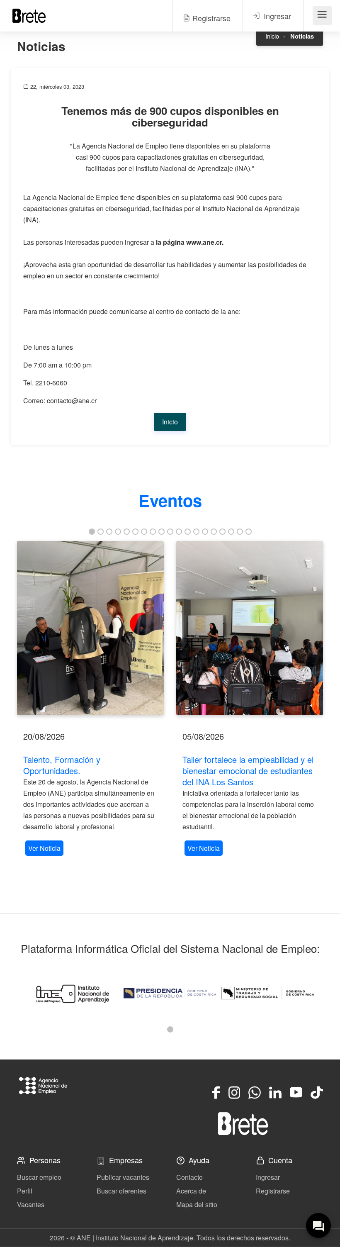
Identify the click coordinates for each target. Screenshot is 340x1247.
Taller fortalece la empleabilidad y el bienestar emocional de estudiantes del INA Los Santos (247, 770)
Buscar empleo (39, 1177)
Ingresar (268, 1177)
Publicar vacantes (123, 1177)
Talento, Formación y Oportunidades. (61, 765)
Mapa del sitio (196, 1204)
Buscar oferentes (121, 1191)
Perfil (24, 1191)
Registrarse (273, 1191)
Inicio (272, 36)
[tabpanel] (90, 699)
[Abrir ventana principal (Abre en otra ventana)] (243, 1123)
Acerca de (191, 1191)
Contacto (189, 1177)
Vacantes (30, 1204)
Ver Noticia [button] (44, 848)
